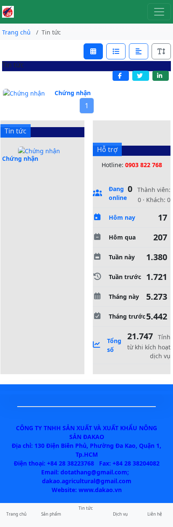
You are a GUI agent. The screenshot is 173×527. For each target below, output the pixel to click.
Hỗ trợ (107, 149)
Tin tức (15, 131)
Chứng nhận (73, 93)
